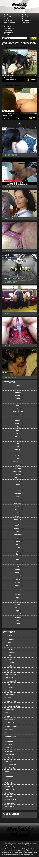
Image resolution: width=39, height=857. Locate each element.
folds (19, 547)
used (18, 402)
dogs (19, 551)
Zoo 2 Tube (8, 754)
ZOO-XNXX (8, 21)
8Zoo (6, 771)
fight (19, 496)
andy (7, 80)
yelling (19, 465)
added (19, 389)
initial (19, 481)
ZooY (6, 779)
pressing (19, 589)
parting (19, 607)
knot (19, 585)
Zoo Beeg (8, 761)
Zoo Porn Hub (9, 768)
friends (19, 478)
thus (19, 620)
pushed (19, 623)
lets (19, 433)
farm (14, 80)
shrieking (19, 468)
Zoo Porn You (9, 688)
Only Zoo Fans (9, 806)
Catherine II (26, 23)
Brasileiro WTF (9, 800)
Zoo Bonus (8, 694)
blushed (19, 614)
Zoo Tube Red (9, 28)
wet (19, 544)
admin (18, 386)
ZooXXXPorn (26, 21)
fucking (17, 118)
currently (19, 493)
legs (19, 610)
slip (19, 559)
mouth (19, 424)
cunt (19, 563)
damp (19, 579)
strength (19, 490)
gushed (19, 594)
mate (19, 443)
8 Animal (7, 751)
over (19, 500)
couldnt (19, 392)
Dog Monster (9, 719)
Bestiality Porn (9, 701)
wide (19, 430)
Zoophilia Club (9, 736)
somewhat (19, 534)
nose (18, 566)
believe (19, 395)
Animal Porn (26, 17)
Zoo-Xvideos (8, 17)
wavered (19, 576)
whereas (19, 617)
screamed (19, 475)
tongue (19, 420)
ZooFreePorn (9, 758)
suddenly (19, 519)
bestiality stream (25, 8)
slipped (19, 541)
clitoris (19, 509)
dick (19, 554)
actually (19, 449)
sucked (19, 427)
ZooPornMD (8, 776)
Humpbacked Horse (11, 706)
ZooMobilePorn (10, 723)
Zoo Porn (7, 19)
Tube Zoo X (8, 790)
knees (19, 604)
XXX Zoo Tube (9, 764)
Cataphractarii (9, 32)
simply (19, 437)
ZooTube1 (7, 15)
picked (19, 569)
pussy (19, 506)
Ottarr (6, 713)
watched (19, 528)
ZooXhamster (27, 15)
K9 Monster (8, 733)
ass (19, 408)
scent (19, 572)
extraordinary (19, 411)
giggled (19, 525)
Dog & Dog (8, 729)
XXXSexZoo (8, 748)
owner (19, 516)
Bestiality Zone (10, 726)
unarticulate (19, 462)
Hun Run (7, 744)
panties (19, 582)
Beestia (7, 698)
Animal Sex (8, 26)
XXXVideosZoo (9, 23)
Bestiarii (7, 716)
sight (19, 598)
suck (19, 446)
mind (18, 531)
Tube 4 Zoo (8, 783)
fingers (19, 538)
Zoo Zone (25, 19)
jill (19, 458)
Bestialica (8, 786)
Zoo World (8, 793)
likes (19, 440)
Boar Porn (8, 741)
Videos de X (8, 709)
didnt (19, 484)
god (19, 405)
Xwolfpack (8, 30)
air (19, 513)
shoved (19, 415)
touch (19, 601)
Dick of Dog (8, 803)
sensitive (19, 503)
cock (19, 455)
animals (11, 118)
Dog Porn (7, 691)
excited (19, 398)
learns (11, 80)
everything (19, 471)
